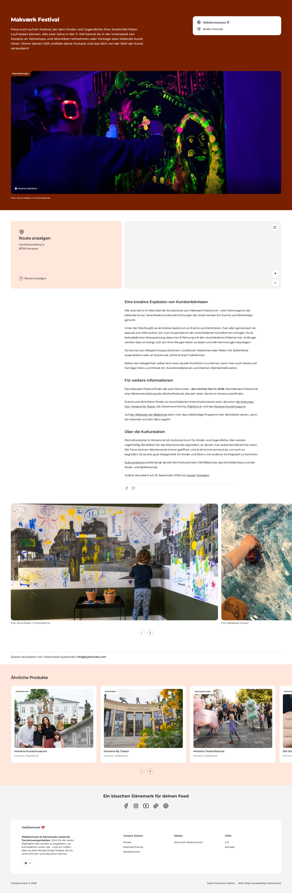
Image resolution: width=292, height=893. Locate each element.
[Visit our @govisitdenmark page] (156, 806)
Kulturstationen (135, 462)
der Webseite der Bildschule (148, 414)
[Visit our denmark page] (126, 806)
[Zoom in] (275, 273)
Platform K (194, 406)
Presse (127, 842)
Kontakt (230, 847)
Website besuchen (214, 22)
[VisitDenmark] (33, 827)
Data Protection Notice (221, 883)
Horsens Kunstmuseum (230, 406)
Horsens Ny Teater (143, 406)
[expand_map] (274, 227)
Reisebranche (131, 851)
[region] (203, 255)
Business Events (133, 847)
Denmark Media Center (188, 842)
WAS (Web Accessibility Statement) (259, 883)
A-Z (227, 842)
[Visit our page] (136, 806)
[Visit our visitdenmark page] (146, 806)
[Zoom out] (275, 283)
